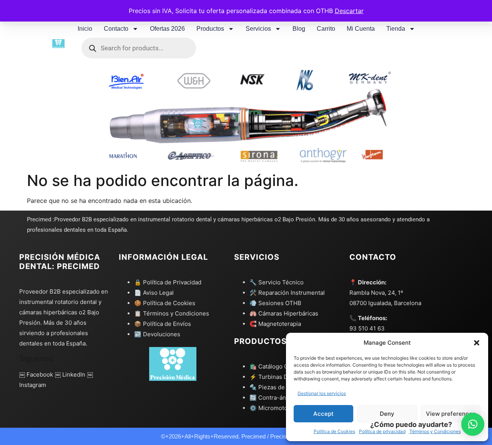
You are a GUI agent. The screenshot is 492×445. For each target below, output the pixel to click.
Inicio (85, 28)
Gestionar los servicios (322, 393)
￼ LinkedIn (70, 374)
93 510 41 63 (367, 328)
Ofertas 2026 (167, 28)
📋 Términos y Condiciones (171, 313)
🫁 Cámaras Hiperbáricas (283, 313)
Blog (299, 28)
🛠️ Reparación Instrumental (287, 292)
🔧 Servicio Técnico (276, 282)
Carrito (326, 28)
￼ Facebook (36, 374)
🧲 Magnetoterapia (275, 323)
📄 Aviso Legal (154, 292)
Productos (210, 28)
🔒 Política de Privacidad (167, 282)
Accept (323, 413)
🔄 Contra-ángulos (275, 397)
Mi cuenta (361, 28)
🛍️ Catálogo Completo (280, 366)
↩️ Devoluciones (157, 334)
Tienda (395, 28)
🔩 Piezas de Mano (275, 387)
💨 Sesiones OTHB (275, 303)
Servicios (258, 28)
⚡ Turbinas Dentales (278, 376)
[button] (476, 343)
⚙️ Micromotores (272, 408)
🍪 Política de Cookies (164, 303)
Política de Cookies (334, 431)
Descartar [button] (349, 11)
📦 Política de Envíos (162, 323)
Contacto (116, 28)
